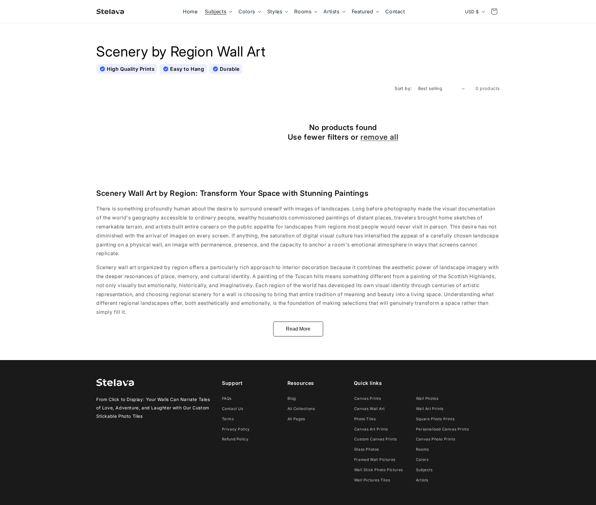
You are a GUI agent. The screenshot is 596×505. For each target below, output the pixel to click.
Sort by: (403, 88)
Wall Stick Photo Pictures (378, 469)
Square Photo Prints (435, 419)
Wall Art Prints (430, 408)
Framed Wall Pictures (374, 459)
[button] (218, 11)
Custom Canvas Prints (375, 439)
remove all (379, 137)
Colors (422, 459)
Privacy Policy (236, 429)
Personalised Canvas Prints (442, 429)
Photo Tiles (365, 419)
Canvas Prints (367, 398)
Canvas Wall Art (369, 408)
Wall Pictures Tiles (372, 480)
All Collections (301, 408)
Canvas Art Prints (371, 429)
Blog (291, 398)
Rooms (422, 449)
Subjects (424, 469)
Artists (422, 480)
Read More (298, 328)
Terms (228, 419)
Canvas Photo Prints (435, 439)
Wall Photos (427, 398)
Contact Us (232, 408)
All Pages (296, 419)
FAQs (227, 398)
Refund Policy (235, 439)
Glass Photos (366, 449)
